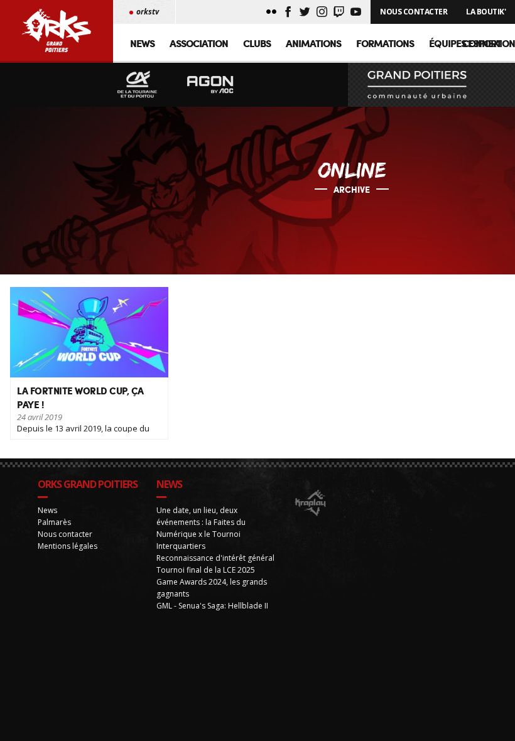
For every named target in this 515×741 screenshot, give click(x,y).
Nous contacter (65, 534)
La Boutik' (486, 11)
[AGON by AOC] (210, 84)
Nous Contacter (413, 11)
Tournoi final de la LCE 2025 (205, 570)
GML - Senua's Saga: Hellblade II (212, 605)
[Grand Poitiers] (431, 84)
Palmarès (54, 522)
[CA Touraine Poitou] (137, 84)
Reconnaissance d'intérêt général (215, 558)
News (142, 43)
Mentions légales (67, 546)
